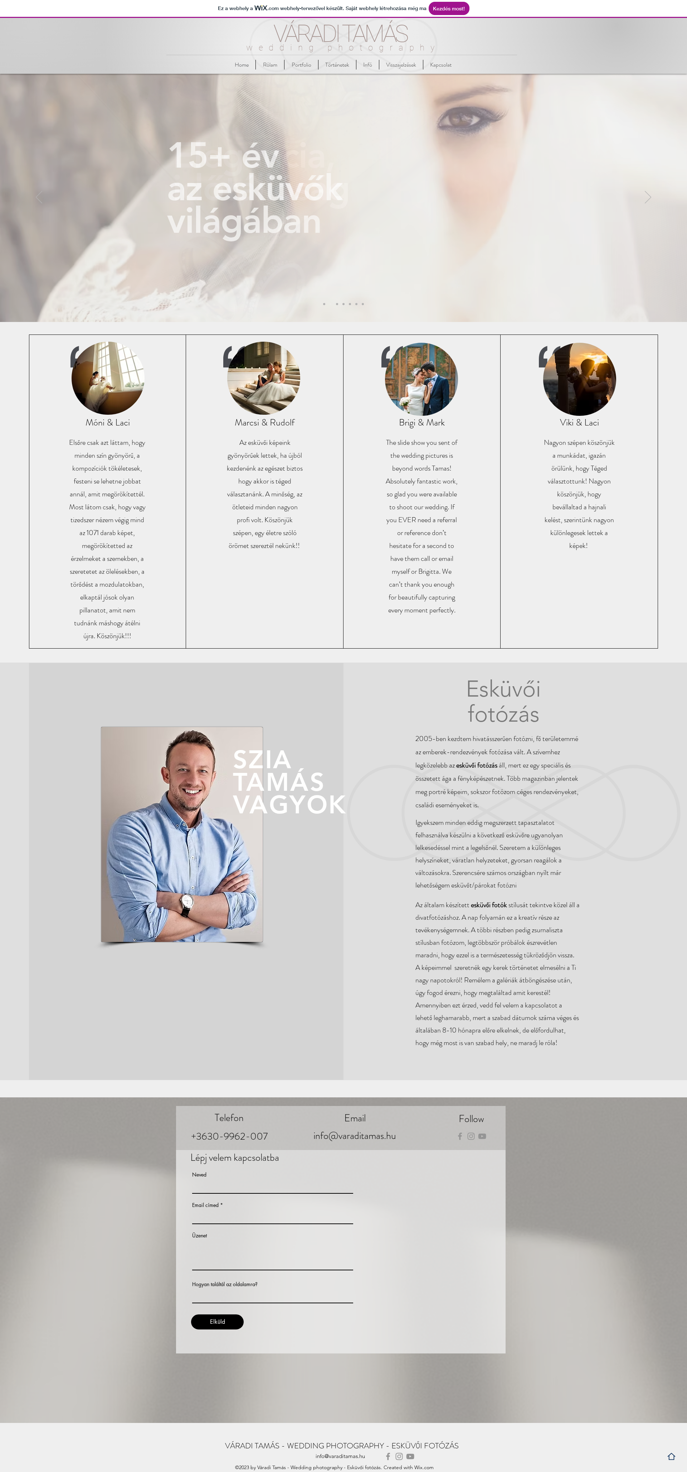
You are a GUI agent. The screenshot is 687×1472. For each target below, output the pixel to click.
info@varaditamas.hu (354, 1136)
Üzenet (199, 1235)
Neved (199, 1174)
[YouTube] (482, 1136)
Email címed (205, 1205)
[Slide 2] (331, 304)
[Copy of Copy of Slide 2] (337, 304)
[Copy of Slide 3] (350, 304)
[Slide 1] (324, 304)
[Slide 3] (343, 304)
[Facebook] (460, 1136)
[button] (367, 64)
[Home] (671, 1456)
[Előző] (39, 198)
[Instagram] (471, 1136)
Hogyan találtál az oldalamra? (225, 1284)
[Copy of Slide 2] (363, 304)
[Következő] (648, 198)
